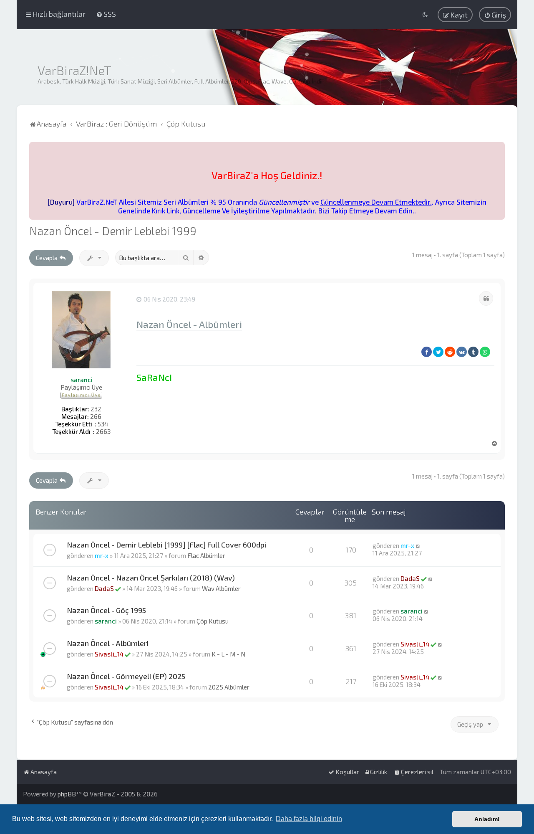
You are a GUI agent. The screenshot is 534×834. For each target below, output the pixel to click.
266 (95, 416)
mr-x (101, 555)
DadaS (104, 588)
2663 (103, 431)
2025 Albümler (228, 687)
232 (96, 409)
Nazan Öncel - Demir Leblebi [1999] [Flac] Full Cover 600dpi (166, 544)
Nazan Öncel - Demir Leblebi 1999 (112, 230)
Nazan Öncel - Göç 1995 (106, 610)
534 (103, 424)
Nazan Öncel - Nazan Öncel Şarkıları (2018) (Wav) (151, 577)
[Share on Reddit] (450, 352)
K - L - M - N (228, 654)
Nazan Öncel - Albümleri (189, 324)
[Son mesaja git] (418, 545)
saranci (82, 379)
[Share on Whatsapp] (485, 352)
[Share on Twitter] (438, 352)
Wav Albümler (221, 588)
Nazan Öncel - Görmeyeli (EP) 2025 (126, 676)
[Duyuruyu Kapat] (499, 147)
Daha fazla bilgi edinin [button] (309, 818)
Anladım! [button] (487, 819)
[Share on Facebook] (426, 352)
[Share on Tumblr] (473, 352)
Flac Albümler (206, 555)
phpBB (67, 794)
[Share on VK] (461, 352)
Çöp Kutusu (212, 621)
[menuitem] (106, 13)
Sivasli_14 (109, 654)
